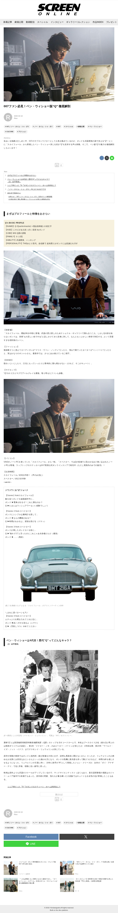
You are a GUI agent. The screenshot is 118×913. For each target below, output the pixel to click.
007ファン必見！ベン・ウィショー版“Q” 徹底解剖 (37, 106)
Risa (15, 118)
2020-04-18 (18, 116)
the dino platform (62, 910)
